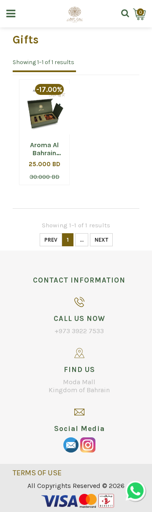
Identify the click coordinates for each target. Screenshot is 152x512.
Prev (50, 240)
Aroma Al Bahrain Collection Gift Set (44, 149)
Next (101, 240)
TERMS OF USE (37, 472)
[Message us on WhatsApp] (135, 490)
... (82, 240)
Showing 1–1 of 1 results (43, 62)
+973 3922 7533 (79, 331)
